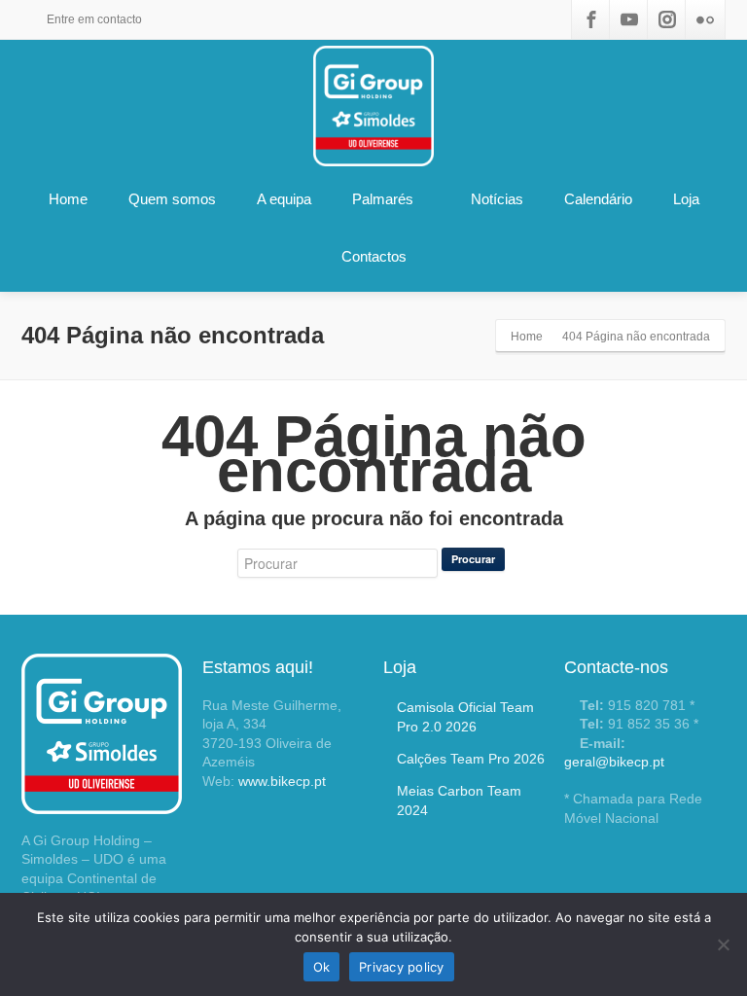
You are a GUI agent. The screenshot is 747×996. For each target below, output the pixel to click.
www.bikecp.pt (282, 781)
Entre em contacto (93, 19)
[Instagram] (667, 19)
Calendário (598, 199)
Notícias (497, 199)
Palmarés (382, 199)
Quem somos (172, 199)
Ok (322, 967)
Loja (686, 199)
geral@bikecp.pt (614, 761)
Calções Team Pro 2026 (471, 758)
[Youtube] (629, 19)
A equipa (284, 199)
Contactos (374, 256)
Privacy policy (402, 967)
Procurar (473, 558)
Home (68, 199)
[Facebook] (591, 19)
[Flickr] (705, 19)
